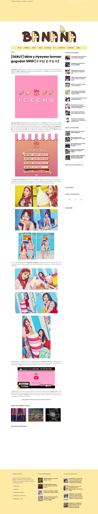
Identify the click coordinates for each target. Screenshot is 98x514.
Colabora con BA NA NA (19, 495)
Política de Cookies (18, 492)
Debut (34, 48)
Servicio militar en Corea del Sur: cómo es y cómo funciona (78, 144)
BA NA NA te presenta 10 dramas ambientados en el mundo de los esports (78, 106)
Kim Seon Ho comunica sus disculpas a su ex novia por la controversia (78, 120)
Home (19, 48)
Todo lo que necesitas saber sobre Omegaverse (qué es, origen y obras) (78, 92)
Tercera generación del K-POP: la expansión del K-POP (78, 112)
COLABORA (24, 1)
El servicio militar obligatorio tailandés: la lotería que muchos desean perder (78, 157)
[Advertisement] (22, 12)
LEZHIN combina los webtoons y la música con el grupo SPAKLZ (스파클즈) (50, 498)
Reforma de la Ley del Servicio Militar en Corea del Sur (78, 138)
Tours (40, 48)
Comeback (27, 48)
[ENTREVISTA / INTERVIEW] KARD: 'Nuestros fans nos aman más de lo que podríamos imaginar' (75, 505)
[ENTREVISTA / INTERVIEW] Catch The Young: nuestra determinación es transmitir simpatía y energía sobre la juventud (73, 496)
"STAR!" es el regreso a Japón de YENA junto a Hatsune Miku (50, 491)
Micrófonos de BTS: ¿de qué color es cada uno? (78, 85)
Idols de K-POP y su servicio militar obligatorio (78, 132)
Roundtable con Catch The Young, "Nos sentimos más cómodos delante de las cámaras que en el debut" (75, 480)
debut (12, 52)
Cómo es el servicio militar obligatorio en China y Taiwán (77, 151)
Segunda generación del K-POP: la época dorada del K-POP (78, 72)
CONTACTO (30, 1)
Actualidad (47, 48)
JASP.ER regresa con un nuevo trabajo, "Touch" (50, 479)
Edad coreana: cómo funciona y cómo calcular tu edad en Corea (79, 79)
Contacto (16, 489)
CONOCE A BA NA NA (15, 1)
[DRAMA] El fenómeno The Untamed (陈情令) (77, 64)
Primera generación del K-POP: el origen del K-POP (79, 98)
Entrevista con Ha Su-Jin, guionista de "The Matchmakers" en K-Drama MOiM (76, 488)
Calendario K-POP (18, 499)
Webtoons (71, 48)
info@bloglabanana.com (74, 1)
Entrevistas (61, 48)
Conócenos (16, 486)
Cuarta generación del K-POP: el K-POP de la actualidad (78, 57)
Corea (78, 48)
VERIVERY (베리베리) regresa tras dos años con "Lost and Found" (50, 486)
